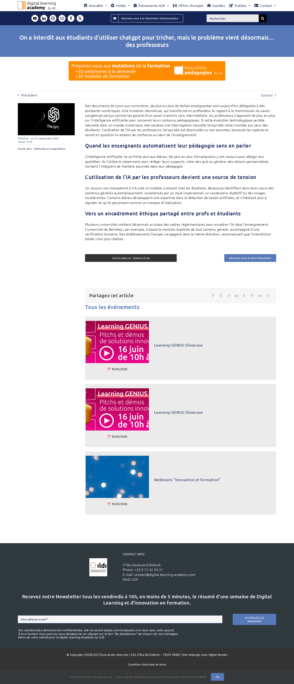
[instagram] (53, 18)
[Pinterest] (252, 295)
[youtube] (34, 18)
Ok (217, 677)
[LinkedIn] (236, 295)
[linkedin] (43, 18)
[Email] (268, 295)
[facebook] (71, 18)
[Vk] (260, 295)
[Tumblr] (244, 295)
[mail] (62, 18)
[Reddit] (229, 295)
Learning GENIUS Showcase (178, 345)
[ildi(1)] (98, 560)
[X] (221, 295)
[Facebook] (213, 295)
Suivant (267, 95)
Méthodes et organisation (49, 148)
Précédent (29, 95)
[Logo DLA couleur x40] (37, 3)
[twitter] (80, 18)
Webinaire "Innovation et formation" (187, 479)
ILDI (135, 579)
